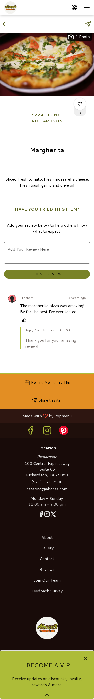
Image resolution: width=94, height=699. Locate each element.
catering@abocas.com (47, 489)
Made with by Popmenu (38, 415)
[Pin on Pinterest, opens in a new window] (63, 431)
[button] (6, 24)
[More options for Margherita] (80, 104)
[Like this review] (25, 320)
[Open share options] (88, 24)
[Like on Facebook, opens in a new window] (30, 431)
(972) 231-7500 (47, 482)
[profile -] (74, 7)
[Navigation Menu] (86, 7)
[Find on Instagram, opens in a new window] (47, 431)
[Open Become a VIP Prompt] (47, 695)
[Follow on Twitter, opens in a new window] (53, 515)
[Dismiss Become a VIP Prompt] (86, 659)
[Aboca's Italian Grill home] (26, 7)
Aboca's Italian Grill (47, 628)
